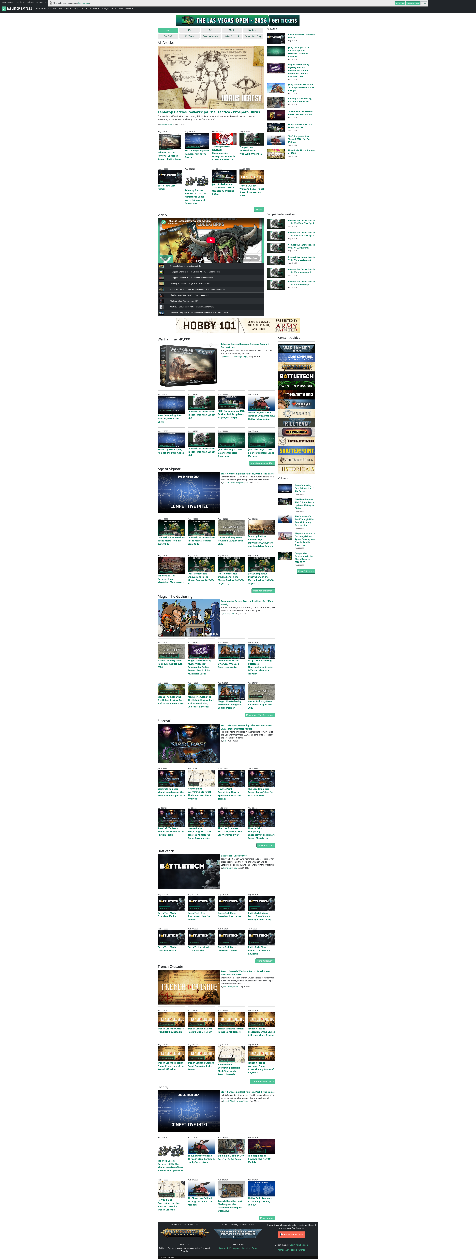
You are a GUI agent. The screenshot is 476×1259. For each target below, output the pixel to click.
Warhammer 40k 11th (45, 8)
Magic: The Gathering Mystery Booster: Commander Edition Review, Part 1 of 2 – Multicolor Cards (298, 70)
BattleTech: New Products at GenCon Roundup (259, 950)
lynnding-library (230, 868)
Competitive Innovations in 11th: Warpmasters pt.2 (301, 271)
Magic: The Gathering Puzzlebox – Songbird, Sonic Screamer (230, 704)
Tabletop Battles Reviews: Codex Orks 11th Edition (300, 113)
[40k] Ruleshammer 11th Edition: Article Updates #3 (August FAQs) (231, 414)
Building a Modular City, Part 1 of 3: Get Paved (300, 100)
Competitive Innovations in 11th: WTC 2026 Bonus (301, 246)
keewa (226, 356)
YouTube (253, 1248)
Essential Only (413, 3)
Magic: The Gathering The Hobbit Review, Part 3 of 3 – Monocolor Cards (171, 700)
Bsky (244, 1248)
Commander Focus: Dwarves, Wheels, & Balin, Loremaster (228, 664)
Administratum (7, 2)
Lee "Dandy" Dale (230, 987)
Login (120, 8)
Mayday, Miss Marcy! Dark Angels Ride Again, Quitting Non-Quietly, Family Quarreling (305, 539)
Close (423, 3)
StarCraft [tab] (168, 36)
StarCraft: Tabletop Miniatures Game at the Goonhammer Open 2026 (171, 792)
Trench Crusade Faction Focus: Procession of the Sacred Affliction (171, 1066)
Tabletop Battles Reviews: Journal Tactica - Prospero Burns (209, 112)
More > (258, 209)
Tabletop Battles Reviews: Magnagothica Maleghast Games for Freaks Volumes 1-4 (224, 153)
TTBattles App (20, 2)
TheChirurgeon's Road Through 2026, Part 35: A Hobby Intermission (261, 415)
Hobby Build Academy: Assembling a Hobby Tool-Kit (260, 1201)
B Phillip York (228, 613)
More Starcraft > (266, 845)
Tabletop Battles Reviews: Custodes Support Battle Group (169, 155)
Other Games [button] (79, 8)
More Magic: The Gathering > (260, 715)
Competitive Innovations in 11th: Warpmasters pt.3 (301, 258)
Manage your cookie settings (291, 1249)
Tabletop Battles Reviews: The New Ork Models (260, 1159)
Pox (224, 741)
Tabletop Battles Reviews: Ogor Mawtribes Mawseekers (171, 579)
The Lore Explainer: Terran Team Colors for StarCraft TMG (260, 792)
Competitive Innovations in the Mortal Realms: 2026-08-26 (171, 540)
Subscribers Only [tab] (253, 36)
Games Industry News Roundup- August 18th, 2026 (230, 540)
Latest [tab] (168, 30)
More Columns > (306, 571)
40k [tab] (189, 30)
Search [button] (128, 8)
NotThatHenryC (166, 124)
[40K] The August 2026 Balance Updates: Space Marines (261, 452)
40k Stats (31, 2)
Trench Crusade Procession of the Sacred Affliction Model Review (261, 1032)
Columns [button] (93, 8)
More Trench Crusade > (263, 1081)
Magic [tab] (232, 30)
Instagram (235, 1248)
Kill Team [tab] (189, 36)
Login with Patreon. (299, 1244)
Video (113, 8)
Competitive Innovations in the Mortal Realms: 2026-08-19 (201, 540)
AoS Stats (39, 2)
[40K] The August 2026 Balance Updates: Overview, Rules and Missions (298, 52)
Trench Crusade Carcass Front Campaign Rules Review (201, 1066)
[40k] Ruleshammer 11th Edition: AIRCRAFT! (300, 126)
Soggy (245, 356)
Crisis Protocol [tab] (232, 36)
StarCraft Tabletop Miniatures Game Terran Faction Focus (171, 831)
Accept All (400, 3)
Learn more (83, 3)
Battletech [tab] (253, 30)
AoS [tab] (210, 30)
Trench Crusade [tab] (210, 36)
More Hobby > (267, 1218)
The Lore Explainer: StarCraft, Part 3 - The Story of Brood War (230, 831)
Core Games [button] (63, 8)
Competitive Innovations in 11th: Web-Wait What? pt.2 (250, 150)
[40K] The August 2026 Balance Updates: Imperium (230, 452)
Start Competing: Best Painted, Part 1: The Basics (197, 154)
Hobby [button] (104, 8)
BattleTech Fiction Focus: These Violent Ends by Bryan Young (259, 916)
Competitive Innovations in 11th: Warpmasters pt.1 (301, 283)
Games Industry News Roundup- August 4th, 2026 (260, 704)
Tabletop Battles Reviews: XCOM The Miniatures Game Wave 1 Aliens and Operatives (195, 197)
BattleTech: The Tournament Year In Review (199, 916)
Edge (47, 2)
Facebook (223, 1248)
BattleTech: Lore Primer (234, 855)
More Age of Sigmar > (263, 590)
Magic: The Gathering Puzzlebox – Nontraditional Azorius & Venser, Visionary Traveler (260, 667)
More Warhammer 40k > (262, 463)
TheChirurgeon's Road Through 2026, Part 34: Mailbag (299, 139)
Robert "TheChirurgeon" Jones (236, 483)
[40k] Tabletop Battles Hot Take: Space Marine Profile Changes (301, 87)
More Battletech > (265, 960)
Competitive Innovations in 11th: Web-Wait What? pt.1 (301, 234)
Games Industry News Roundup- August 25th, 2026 (170, 664)
